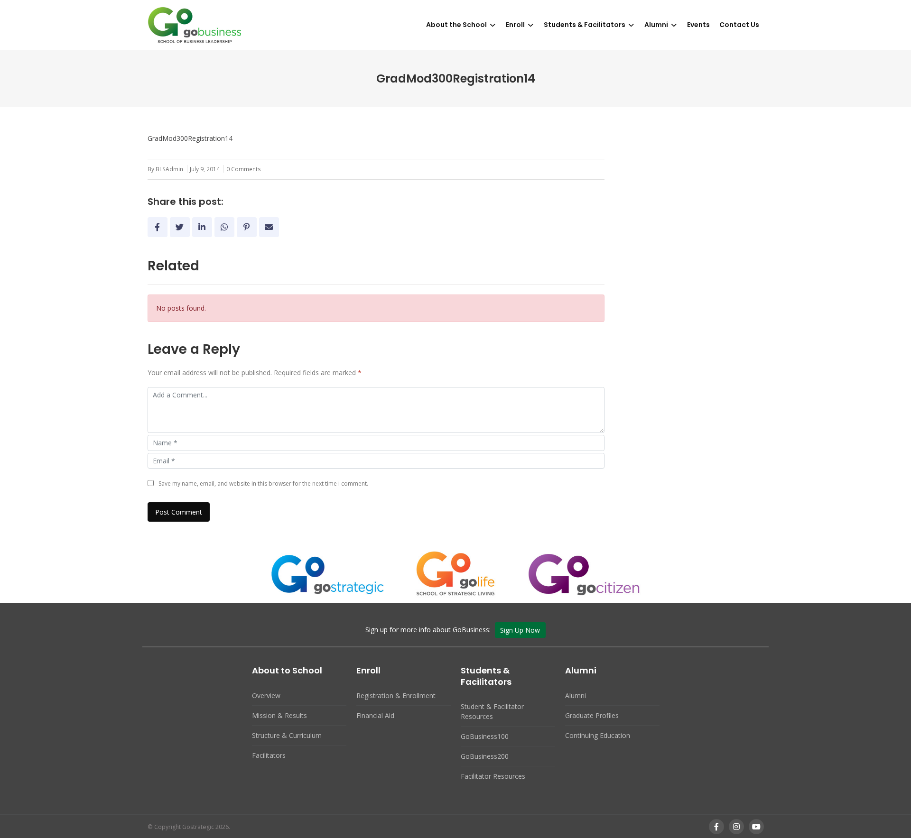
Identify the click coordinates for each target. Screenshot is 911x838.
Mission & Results (279, 715)
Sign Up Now (520, 630)
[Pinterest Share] (247, 227)
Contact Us (739, 24)
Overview (266, 695)
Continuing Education (597, 735)
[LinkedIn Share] (202, 227)
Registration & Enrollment (396, 695)
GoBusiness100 (485, 736)
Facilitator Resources (493, 776)
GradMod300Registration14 (190, 138)
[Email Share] (269, 227)
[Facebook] (716, 826)
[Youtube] (756, 826)
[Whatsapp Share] (224, 227)
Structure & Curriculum (287, 735)
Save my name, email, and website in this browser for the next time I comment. (263, 483)
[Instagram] (736, 826)
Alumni (656, 24)
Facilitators (269, 755)
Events (698, 24)
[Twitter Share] (180, 227)
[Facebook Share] (157, 227)
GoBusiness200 (485, 756)
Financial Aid (375, 715)
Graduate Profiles (592, 715)
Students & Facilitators (584, 24)
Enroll (515, 24)
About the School (456, 24)
